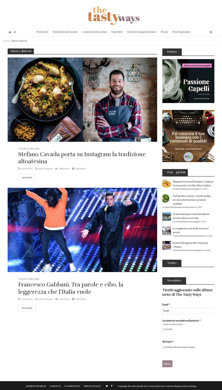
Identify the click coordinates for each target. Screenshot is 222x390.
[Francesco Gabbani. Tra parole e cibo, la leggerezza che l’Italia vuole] (82, 229)
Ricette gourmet (181, 32)
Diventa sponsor (36, 385)
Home (6, 40)
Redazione (176, 207)
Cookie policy (72, 385)
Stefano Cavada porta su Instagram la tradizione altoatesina (82, 158)
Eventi (164, 32)
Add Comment (45, 168)
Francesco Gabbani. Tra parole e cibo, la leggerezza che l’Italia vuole (70, 288)
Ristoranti (42, 32)
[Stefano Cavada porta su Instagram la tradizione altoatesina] (82, 99)
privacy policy (177, 324)
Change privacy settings (185, 385)
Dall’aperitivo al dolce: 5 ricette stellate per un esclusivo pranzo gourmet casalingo (192, 199)
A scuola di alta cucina (94, 32)
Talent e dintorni (28, 148)
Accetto (168, 328)
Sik (184, 188)
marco (184, 250)
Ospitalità (117, 32)
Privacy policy (92, 385)
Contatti (55, 385)
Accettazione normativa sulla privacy (181, 320)
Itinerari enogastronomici (141, 32)
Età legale (168, 341)
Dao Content (166, 385)
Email (166, 304)
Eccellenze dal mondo (65, 32)
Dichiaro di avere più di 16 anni (180, 346)
